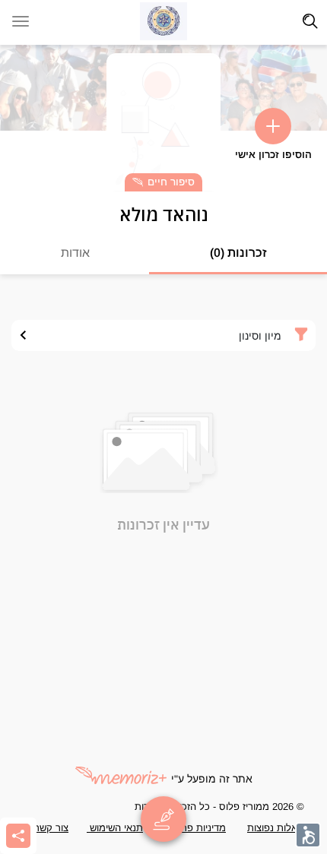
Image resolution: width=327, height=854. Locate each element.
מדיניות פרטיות (193, 827)
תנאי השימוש (115, 827)
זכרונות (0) (238, 252)
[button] (308, 835)
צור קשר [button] (51, 827)
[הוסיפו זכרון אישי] (273, 126)
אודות (75, 252)
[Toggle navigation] (310, 21)
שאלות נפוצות (275, 827)
